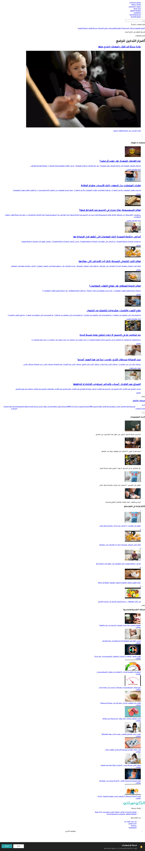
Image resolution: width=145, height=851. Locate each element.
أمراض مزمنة (120, 812)
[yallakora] (126, 840)
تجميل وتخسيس (108, 812)
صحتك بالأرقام (139, 401)
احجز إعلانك (132, 824)
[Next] (142, 413)
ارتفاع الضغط (140, 28)
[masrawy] (136, 840)
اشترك (7, 846)
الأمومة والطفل (131, 814)
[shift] (116, 840)
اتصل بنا (127, 822)
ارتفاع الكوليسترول (114, 28)
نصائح (138, 194)
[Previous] (144, 413)
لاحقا (18, 846)
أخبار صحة (98, 812)
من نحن (134, 822)
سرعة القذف (92, 28)
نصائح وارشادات (131, 812)
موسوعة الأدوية (112, 814)
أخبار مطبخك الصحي (133, 170)
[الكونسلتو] (134, 805)
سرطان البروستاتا (128, 28)
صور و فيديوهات (135, 368)
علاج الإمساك (102, 28)
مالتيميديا (121, 814)
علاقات (138, 627)
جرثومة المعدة (83, 28)
